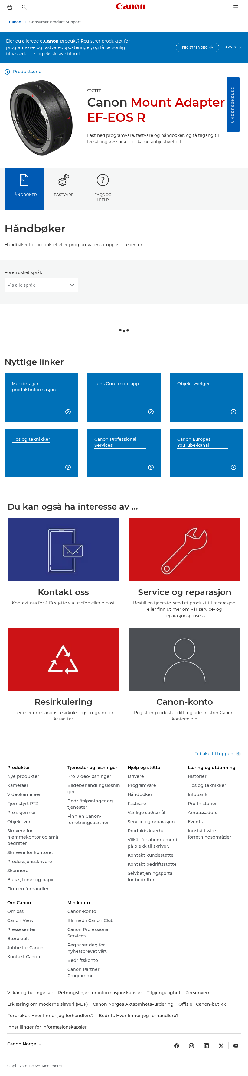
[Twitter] (221, 1045)
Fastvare (63, 194)
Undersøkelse (233, 104)
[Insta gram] (191, 1045)
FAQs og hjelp (102, 197)
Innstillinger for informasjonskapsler (47, 1027)
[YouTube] (235, 1045)
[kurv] (10, 7)
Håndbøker (24, 194)
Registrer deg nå (197, 48)
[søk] (24, 7)
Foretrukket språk (23, 272)
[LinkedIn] (206, 1045)
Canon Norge (22, 1044)
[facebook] (176, 1045)
